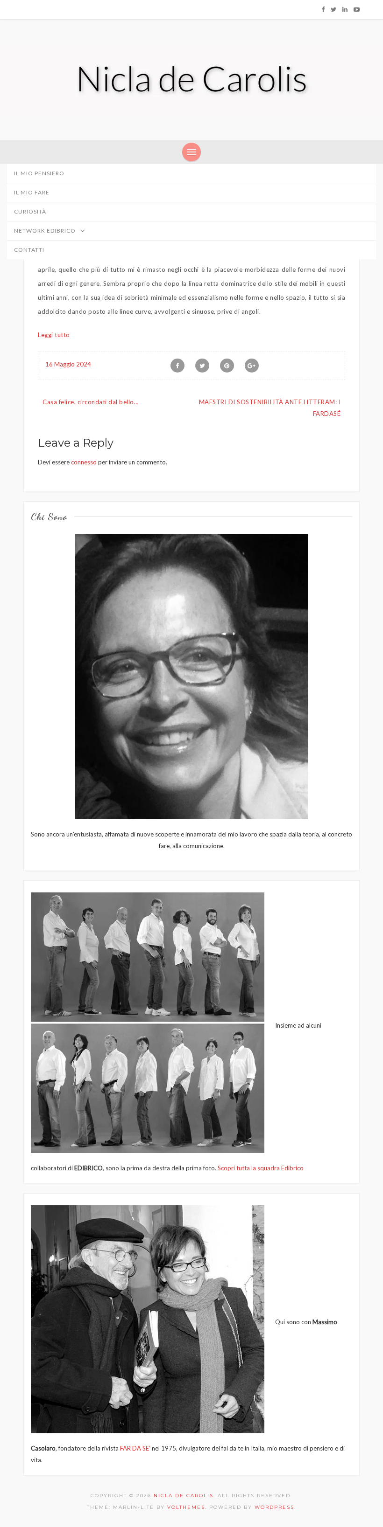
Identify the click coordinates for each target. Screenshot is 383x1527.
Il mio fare (32, 192)
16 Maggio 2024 (68, 364)
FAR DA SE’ (135, 1448)
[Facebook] (323, 9)
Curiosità (30, 211)
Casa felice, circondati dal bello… (90, 402)
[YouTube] (357, 9)
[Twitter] (333, 9)
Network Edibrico (45, 230)
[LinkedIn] (345, 9)
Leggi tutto (54, 335)
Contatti (29, 249)
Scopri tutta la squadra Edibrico (261, 1168)
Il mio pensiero (39, 173)
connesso (84, 462)
